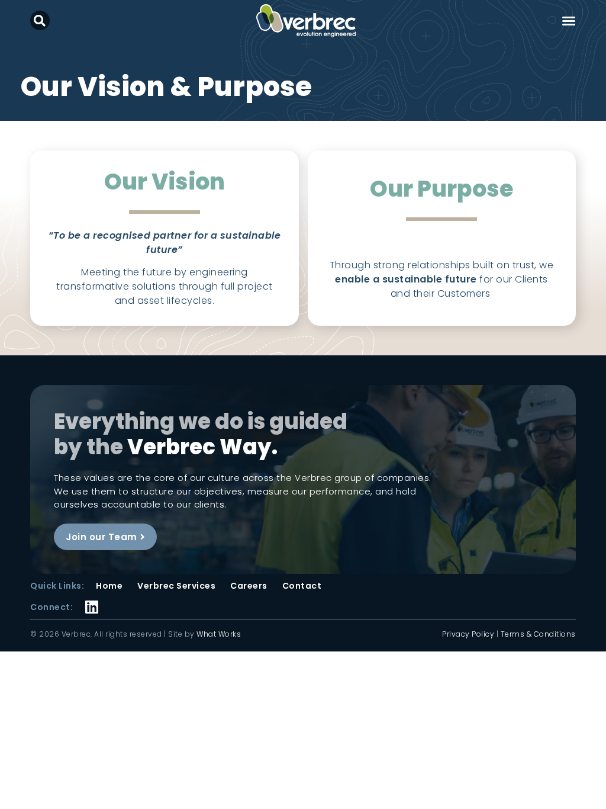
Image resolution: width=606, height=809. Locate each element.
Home (109, 586)
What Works (218, 634)
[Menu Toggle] (569, 21)
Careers (248, 586)
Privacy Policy (468, 634)
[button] (40, 20)
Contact (302, 586)
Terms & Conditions (538, 634)
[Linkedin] (92, 599)
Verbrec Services (176, 586)
